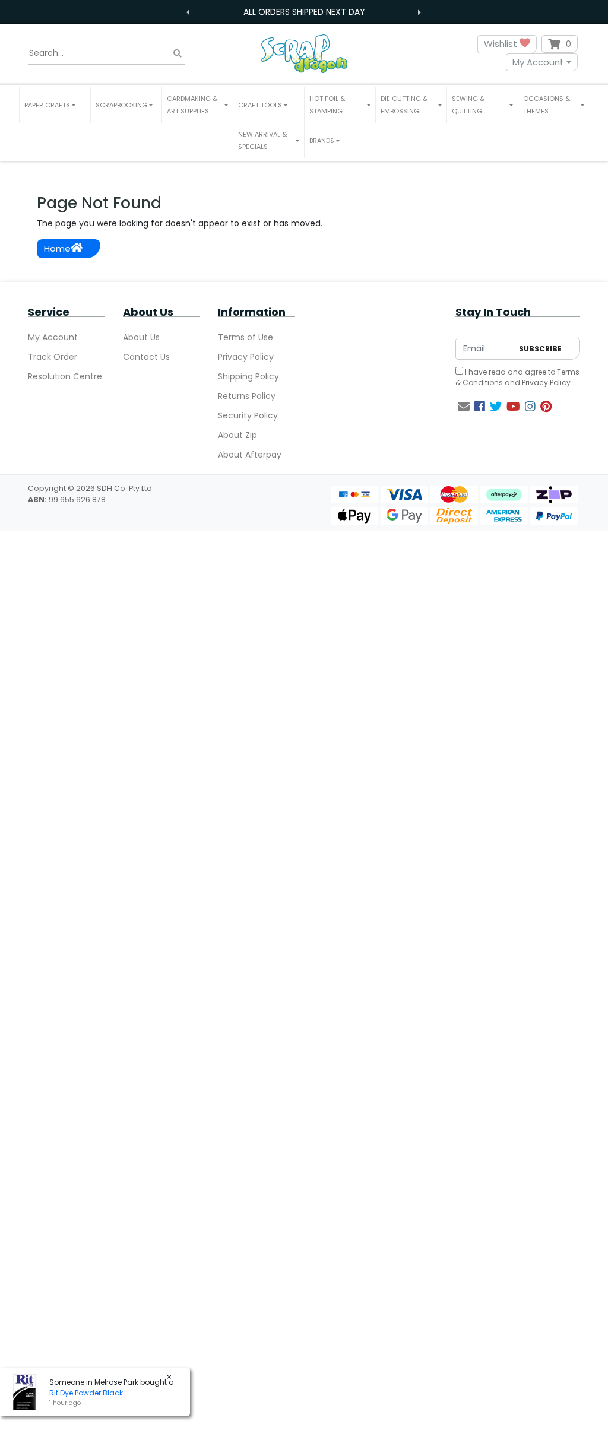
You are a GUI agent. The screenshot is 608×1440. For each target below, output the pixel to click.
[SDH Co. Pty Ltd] (304, 53)
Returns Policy (247, 396)
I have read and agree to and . (517, 377)
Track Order (52, 357)
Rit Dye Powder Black (86, 1393)
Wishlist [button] (502, 43)
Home (57, 248)
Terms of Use (245, 337)
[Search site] (177, 53)
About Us (141, 337)
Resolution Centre (65, 376)
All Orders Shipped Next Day (304, 12)
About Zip (237, 435)
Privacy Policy (246, 357)
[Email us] (464, 406)
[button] (55, 105)
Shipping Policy (248, 376)
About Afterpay (249, 455)
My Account (538, 62)
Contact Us (146, 357)
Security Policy (248, 415)
